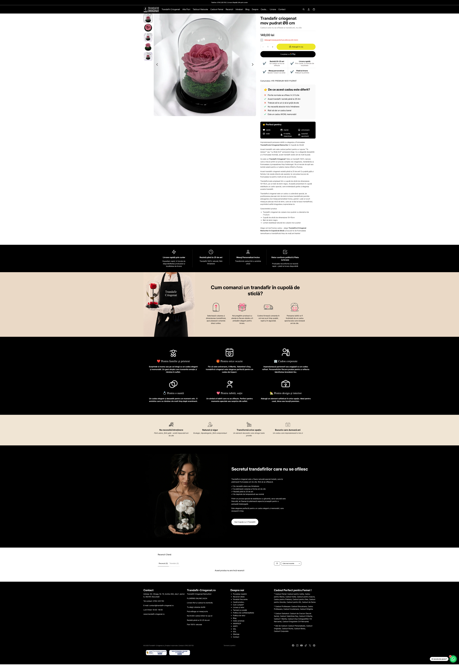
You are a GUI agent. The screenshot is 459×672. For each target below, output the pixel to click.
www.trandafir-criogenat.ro (153, 614)
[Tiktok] (305, 645)
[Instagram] (297, 645)
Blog (234, 618)
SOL (234, 631)
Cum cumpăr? (238, 605)
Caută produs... (239, 602)
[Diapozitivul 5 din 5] (148, 56)
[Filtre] (277, 563)
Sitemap (236, 634)
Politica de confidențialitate (243, 613)
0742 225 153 (221, 2)
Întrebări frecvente (240, 599)
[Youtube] (301, 645)
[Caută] (303, 9)
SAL (234, 629)
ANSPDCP (237, 623)
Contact (236, 637)
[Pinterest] (314, 645)
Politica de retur (239, 615)
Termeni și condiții (240, 610)
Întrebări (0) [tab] (174, 563)
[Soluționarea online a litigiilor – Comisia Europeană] (179, 652)
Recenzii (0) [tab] (163, 563)
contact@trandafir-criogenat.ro (161, 605)
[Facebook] (293, 645)
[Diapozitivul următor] (253, 64)
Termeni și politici (229, 645)
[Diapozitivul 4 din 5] (148, 47)
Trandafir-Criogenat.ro (156, 645)
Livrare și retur (238, 607)
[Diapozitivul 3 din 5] (148, 37)
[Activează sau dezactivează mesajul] (261, 40)
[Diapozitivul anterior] (156, 64)
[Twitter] (310, 645)
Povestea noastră (240, 594)
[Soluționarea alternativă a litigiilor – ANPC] (156, 652)
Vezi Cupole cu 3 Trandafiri (244, 522)
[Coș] (314, 9)
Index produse (238, 621)
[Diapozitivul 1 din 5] (148, 18)
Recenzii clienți (238, 597)
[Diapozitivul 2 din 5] (148, 27)
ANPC (235, 626)
